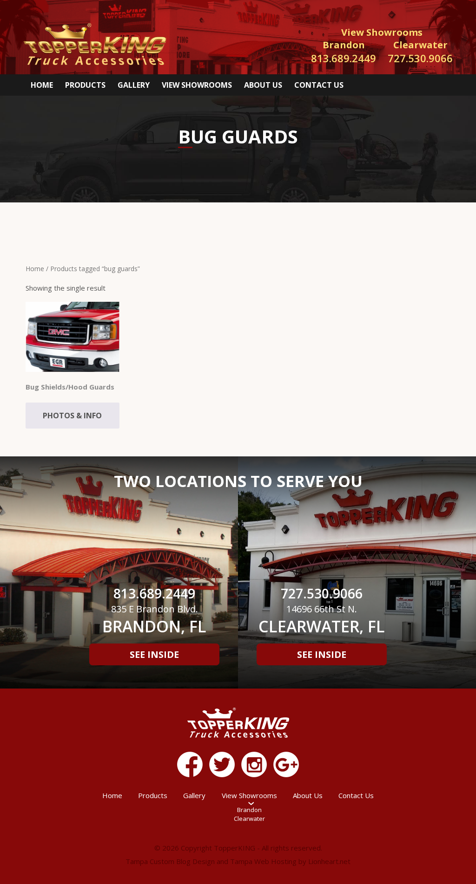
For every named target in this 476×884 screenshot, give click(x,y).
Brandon (249, 810)
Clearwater (249, 818)
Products (85, 85)
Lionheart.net (329, 861)
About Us (263, 85)
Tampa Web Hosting (263, 861)
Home (42, 85)
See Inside (154, 654)
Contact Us (319, 85)
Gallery (134, 85)
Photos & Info (72, 415)
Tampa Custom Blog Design (170, 861)
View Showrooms (197, 85)
